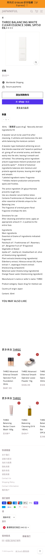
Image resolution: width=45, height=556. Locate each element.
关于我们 (6, 454)
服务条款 (6, 470)
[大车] (36, 11)
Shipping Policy (8, 482)
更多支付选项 (22, 107)
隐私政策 (6, 466)
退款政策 (6, 474)
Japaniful (10, 11)
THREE (17, 349)
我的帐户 (6, 490)
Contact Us (6, 478)
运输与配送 (6, 458)
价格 (4, 70)
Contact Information (10, 486)
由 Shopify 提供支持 (22, 551)
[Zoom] (36, 62)
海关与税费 (6, 462)
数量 (4, 114)
